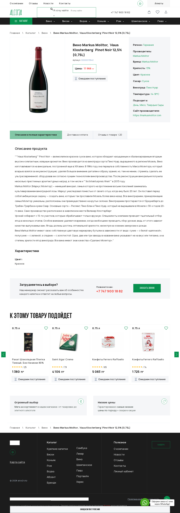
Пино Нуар (152, 87)
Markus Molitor (141, 55)
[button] (3, 354)
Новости (119, 454)
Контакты (120, 465)
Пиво (79, 470)
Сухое (145, 81)
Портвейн (82, 476)
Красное (145, 74)
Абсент (51, 477)
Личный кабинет (124, 471)
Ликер (80, 453)
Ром (49, 465)
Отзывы (118, 460)
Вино (79, 459)
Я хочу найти (61, 10)
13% (148, 68)
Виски (50, 454)
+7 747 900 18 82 (120, 12)
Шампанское (84, 465)
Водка (50, 471)
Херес (80, 481)
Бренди (51, 482)
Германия (148, 44)
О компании (121, 448)
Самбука (81, 448)
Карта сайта (17, 462)
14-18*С (155, 94)
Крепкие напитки (57, 448)
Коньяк (51, 460)
